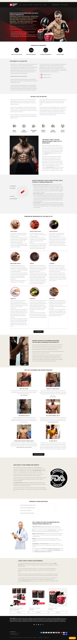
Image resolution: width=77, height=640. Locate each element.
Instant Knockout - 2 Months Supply (34, 608)
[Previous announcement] (10, 1)
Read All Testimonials (38, 454)
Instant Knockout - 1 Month (52, 608)
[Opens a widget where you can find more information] (72, 638)
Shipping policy (40, 637)
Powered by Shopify (19, 637)
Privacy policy (25, 637)
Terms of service (35, 637)
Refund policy (30, 637)
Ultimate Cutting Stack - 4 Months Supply (16, 608)
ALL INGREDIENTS (38, 331)
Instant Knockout (14, 637)
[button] (41, 5)
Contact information (46, 637)
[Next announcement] (67, 1)
